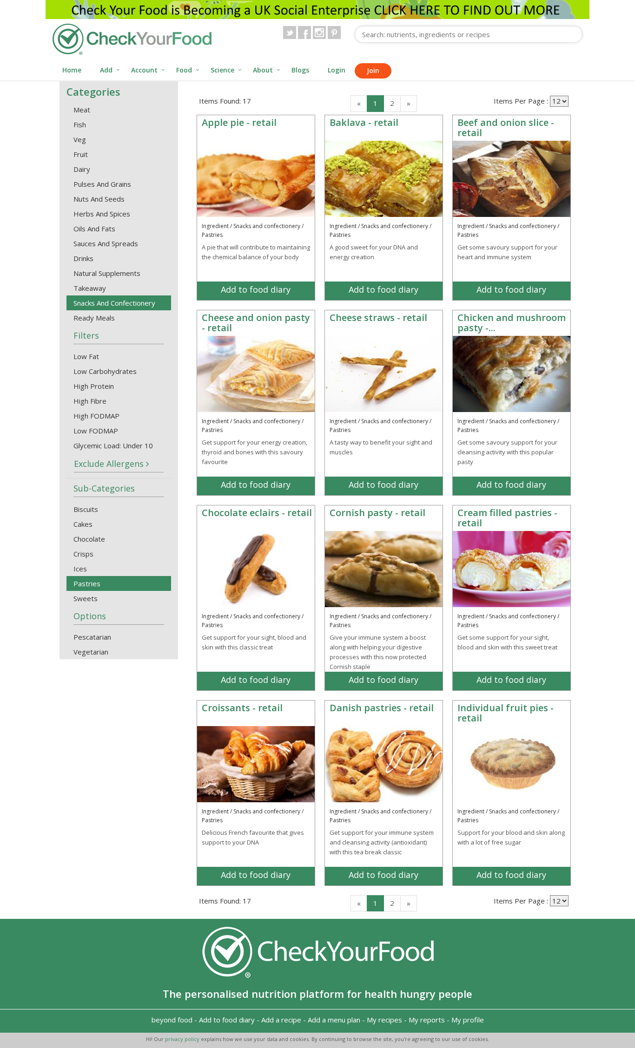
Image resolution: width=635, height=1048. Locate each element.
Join (373, 70)
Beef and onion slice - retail (505, 127)
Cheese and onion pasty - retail (256, 322)
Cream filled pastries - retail (507, 517)
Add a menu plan (334, 1019)
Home (71, 70)
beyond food (172, 1019)
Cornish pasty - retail (377, 512)
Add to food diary (256, 289)
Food (184, 70)
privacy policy (183, 1038)
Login (336, 70)
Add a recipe (281, 1019)
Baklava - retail (364, 122)
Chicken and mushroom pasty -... (511, 322)
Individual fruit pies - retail (505, 712)
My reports (427, 1019)
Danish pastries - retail (382, 707)
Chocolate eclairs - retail (257, 512)
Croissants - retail (242, 707)
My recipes (384, 1019)
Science (222, 70)
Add (106, 70)
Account (144, 70)
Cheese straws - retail (378, 317)
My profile (467, 1019)
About (263, 70)
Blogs (300, 70)
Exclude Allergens (110, 463)
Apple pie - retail (239, 122)
